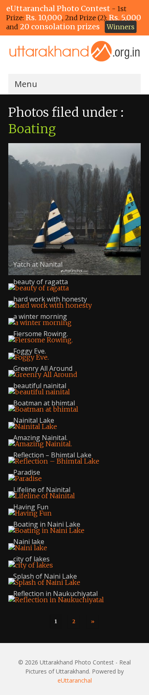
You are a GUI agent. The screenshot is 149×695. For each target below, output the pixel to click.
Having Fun (30, 506)
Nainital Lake (33, 420)
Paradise (26, 472)
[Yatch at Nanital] (74, 209)
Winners (121, 27)
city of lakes (31, 558)
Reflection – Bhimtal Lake (52, 454)
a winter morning (40, 316)
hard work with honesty (50, 299)
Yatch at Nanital (37, 264)
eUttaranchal (75, 680)
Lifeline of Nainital (41, 489)
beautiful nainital (39, 385)
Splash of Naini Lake (45, 576)
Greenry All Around (42, 368)
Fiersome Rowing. (40, 333)
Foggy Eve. (29, 351)
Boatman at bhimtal (44, 403)
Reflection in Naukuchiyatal (55, 593)
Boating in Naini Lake (46, 524)
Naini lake (28, 541)
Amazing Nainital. (40, 437)
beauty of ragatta (40, 281)
